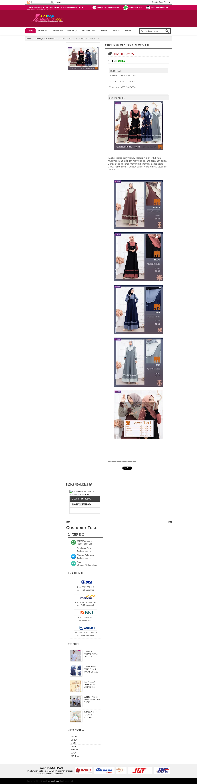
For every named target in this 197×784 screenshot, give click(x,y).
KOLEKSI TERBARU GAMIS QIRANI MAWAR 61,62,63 (91, 669)
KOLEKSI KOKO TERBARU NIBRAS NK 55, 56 (91, 654)
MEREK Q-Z (72, 30)
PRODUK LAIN (88, 30)
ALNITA (74, 736)
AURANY (37, 38)
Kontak (104, 30)
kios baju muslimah (51, 781)
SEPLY (73, 752)
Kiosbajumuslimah (84, 551)
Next (170, 522)
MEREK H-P (58, 30)
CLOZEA (127, 30)
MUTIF (73, 743)
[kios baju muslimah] (48, 18)
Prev (68, 522)
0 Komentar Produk (81, 498)
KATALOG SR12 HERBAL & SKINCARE (90, 715)
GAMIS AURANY (49, 38)
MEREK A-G (43, 30)
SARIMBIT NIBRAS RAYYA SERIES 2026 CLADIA (92, 699)
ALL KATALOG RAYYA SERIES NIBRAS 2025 (90, 684)
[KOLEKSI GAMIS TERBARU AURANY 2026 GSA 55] (84, 493)
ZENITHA (75, 756)
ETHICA (74, 740)
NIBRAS (74, 746)
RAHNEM (74, 749)
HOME (30, 31)
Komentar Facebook (81, 504)
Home (28, 38)
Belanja (116, 30)
